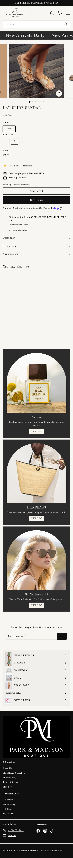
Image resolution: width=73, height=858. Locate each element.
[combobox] (36, 24)
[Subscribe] (62, 636)
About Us (7, 768)
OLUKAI (7, 115)
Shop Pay (7, 787)
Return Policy (10, 246)
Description (9, 238)
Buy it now (36, 200)
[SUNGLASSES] (36, 560)
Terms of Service (10, 782)
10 (33, 142)
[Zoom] (59, 93)
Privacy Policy (9, 777)
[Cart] (60, 13)
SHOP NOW (36, 431)
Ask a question (11, 254)
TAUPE (9, 128)
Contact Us (8, 800)
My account (8, 813)
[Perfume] (36, 383)
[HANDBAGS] (36, 473)
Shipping (7, 185)
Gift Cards (8, 809)
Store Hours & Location (14, 773)
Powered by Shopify (51, 850)
